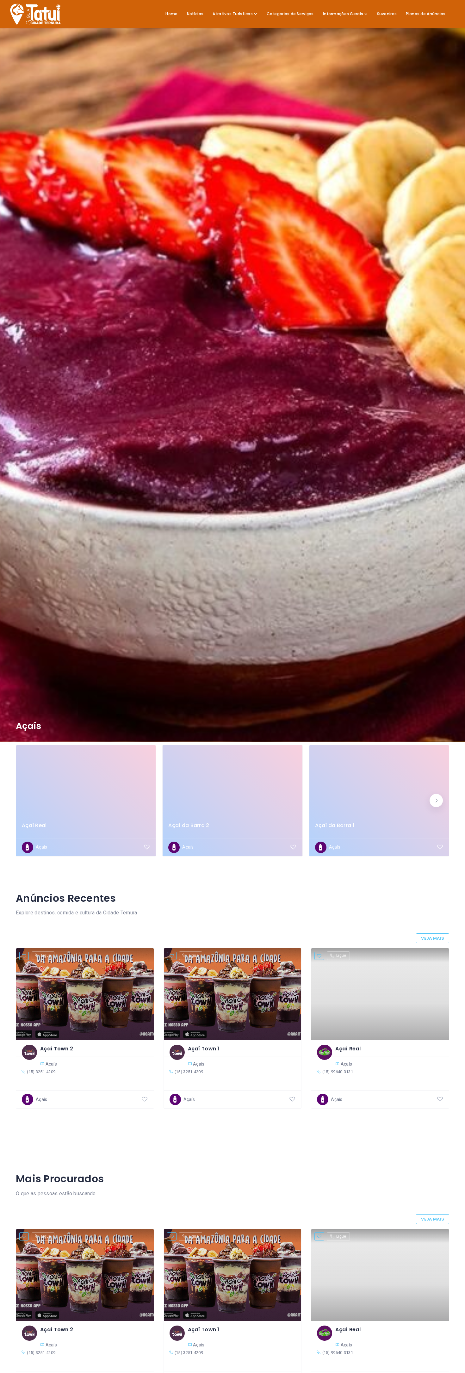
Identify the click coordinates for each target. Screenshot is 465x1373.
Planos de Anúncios (425, 13)
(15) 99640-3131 (104, 832)
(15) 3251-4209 (41, 1071)
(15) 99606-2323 (250, 832)
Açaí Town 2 (56, 1048)
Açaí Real (34, 825)
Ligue (46, 955)
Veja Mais (432, 938)
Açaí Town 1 (204, 1048)
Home (171, 13)
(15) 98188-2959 (397, 832)
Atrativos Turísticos (233, 13)
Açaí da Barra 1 (334, 825)
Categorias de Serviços (290, 13)
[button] (436, 800)
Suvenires (387, 13)
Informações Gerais (343, 13)
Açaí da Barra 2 (188, 825)
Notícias (195, 13)
